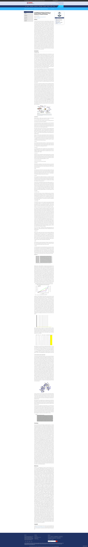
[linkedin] (61, 0)
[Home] (25, 6)
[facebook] (59, 0)
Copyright (25, 20)
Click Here (59, 23)
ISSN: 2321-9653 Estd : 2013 (61, 6)
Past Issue (48, 6)
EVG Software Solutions (56, 546)
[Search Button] (56, 541)
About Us (28, 6)
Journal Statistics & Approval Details (60, 2)
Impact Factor (36, 6)
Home (51, 8)
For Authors (44, 6)
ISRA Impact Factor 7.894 (34, 4)
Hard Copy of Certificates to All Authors (42, 4)
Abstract (25, 13)
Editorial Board (31, 6)
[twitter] (60, 0)
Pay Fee (51, 6)
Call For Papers (40, 6)
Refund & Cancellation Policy (37, 537)
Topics (54, 6)
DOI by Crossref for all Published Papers (53, 4)
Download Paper (60, 17)
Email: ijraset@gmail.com (55, 0)
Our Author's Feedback (61, 3)
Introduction (25, 15)
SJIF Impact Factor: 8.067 (26, 4)
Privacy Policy (35, 536)
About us (52, 536)
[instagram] (63, 0)
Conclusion (25, 17)
